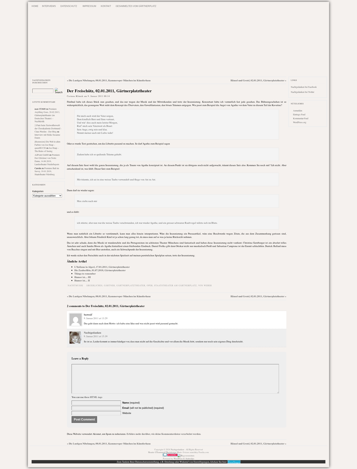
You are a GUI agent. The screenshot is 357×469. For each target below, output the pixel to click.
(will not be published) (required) (143, 408)
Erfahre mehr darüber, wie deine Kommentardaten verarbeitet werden (163, 434)
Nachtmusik (75, 285)
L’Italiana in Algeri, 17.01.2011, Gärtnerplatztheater (102, 267)
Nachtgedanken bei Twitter (302, 91)
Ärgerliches (94, 285)
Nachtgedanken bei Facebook (304, 86)
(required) (131, 402)
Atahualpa (189, 458)
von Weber (205, 285)
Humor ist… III (82, 277)
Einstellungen (234, 461)
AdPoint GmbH (42, 154)
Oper (150, 285)
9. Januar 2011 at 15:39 (95, 336)
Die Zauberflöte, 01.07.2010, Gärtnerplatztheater (100, 270)
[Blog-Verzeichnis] (170, 455)
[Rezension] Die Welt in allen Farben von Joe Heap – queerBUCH (47, 144)
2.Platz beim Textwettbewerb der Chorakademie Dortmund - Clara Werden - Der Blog (48, 128)
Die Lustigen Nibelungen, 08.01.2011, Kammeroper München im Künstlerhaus (110, 80)
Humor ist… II (82, 280)
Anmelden (297, 110)
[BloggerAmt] (186, 455)
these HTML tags (93, 397)
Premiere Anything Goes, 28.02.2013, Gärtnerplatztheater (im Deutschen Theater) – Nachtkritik (47, 115)
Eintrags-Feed (299, 114)
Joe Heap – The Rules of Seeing (47, 149)
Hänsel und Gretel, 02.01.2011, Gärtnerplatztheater (257, 80)
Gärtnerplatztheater (130, 285)
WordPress (178, 458)
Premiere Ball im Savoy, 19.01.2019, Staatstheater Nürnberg (47, 171)
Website (126, 413)
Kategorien (38, 191)
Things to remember (85, 273)
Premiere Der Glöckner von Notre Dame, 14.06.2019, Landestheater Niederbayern (47, 159)
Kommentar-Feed (300, 118)
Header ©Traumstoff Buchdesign (162, 452)
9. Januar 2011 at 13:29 (95, 318)
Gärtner (109, 285)
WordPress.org (299, 122)
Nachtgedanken (92, 333)
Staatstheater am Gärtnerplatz (175, 285)
